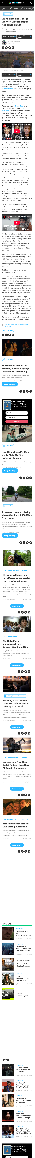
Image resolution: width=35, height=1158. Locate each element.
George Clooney (14, 324)
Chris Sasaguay (22, 1136)
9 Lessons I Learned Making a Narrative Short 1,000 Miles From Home (17, 515)
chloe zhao (7, 324)
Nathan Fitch (8, 532)
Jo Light (7, 659)
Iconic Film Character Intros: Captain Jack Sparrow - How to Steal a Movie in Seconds (22, 981)
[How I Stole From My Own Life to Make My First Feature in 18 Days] (17, 433)
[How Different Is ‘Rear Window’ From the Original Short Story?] (8, 1131)
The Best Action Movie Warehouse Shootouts (22, 1069)
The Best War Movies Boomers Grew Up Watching (22, 1085)
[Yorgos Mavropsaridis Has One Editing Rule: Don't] (17, 807)
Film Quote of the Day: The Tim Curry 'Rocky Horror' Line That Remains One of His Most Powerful (23, 1103)
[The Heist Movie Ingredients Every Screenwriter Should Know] (17, 624)
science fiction (7, 89)
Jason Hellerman (15, 41)
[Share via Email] (9, 47)
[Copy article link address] (13, 47)
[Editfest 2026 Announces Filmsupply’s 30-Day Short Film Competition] (8, 994)
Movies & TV (19, 944)
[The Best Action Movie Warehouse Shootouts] (8, 1070)
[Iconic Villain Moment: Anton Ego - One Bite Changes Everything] (8, 1116)
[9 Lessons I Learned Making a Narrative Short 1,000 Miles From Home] (17, 494)
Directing (15, 8)
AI (6, 8)
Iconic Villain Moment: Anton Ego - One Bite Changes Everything (23, 1116)
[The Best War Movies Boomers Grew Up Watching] (8, 1085)
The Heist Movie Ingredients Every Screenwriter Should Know (16, 644)
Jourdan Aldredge (10, 599)
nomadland (26, 324)
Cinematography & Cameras (17, 570)
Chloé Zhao (19, 106)
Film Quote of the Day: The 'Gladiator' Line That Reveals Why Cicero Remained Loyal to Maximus (23, 951)
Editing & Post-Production (16, 696)
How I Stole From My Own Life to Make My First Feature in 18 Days (15, 455)
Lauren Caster (8, 467)
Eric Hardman (21, 984)
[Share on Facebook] (3, 47)
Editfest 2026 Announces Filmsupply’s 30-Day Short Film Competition (22, 996)
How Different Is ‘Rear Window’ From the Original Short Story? (23, 1132)
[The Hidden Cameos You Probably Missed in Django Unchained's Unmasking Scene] (17, 347)
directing (20, 324)
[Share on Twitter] (6, 47)
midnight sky (8, 326)
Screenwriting (27, 8)
